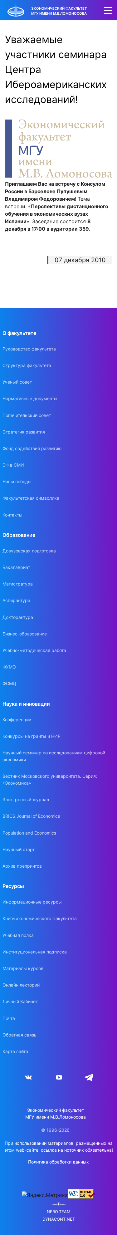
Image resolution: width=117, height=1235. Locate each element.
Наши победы (17, 481)
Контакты (12, 514)
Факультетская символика (30, 498)
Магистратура (17, 583)
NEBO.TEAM (59, 1211)
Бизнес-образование (24, 633)
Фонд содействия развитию (31, 448)
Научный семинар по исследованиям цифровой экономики (53, 756)
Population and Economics (29, 833)
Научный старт (18, 849)
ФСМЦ (9, 683)
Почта (8, 1018)
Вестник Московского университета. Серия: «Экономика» (49, 779)
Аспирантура (16, 600)
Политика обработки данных (58, 1161)
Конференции (16, 719)
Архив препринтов (22, 866)
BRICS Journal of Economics (31, 816)
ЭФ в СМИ (13, 465)
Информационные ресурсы (32, 901)
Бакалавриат (16, 567)
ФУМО (9, 666)
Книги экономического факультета (39, 918)
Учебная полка (18, 935)
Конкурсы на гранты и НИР (31, 736)
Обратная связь (19, 1034)
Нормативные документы (29, 398)
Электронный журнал (25, 799)
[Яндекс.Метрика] (45, 1195)
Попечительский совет (26, 415)
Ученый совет (17, 382)
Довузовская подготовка (29, 550)
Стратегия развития (23, 431)
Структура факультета (26, 365)
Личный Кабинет (20, 1001)
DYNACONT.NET (58, 1219)
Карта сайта (15, 1051)
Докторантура (17, 617)
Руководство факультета (29, 348)
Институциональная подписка (34, 951)
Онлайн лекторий (21, 985)
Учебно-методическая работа (34, 650)
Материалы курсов (22, 968)
